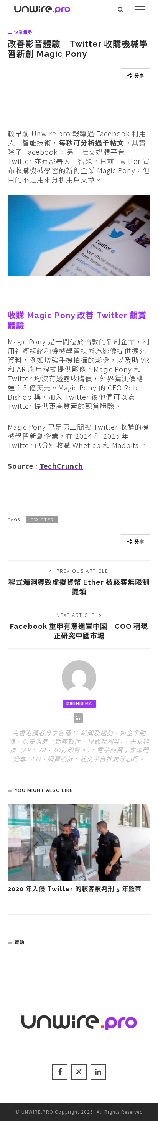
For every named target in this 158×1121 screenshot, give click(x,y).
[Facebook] (59, 1072)
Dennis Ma (79, 703)
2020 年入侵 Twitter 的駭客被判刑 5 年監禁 (75, 889)
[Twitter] (79, 1072)
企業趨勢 (23, 32)
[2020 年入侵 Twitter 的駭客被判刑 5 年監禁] (79, 842)
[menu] (140, 9)
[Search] (120, 9)
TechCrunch (61, 466)
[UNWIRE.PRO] (42, 8)
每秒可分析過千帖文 (91, 142)
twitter (42, 520)
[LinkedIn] (78, 718)
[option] (79, 849)
